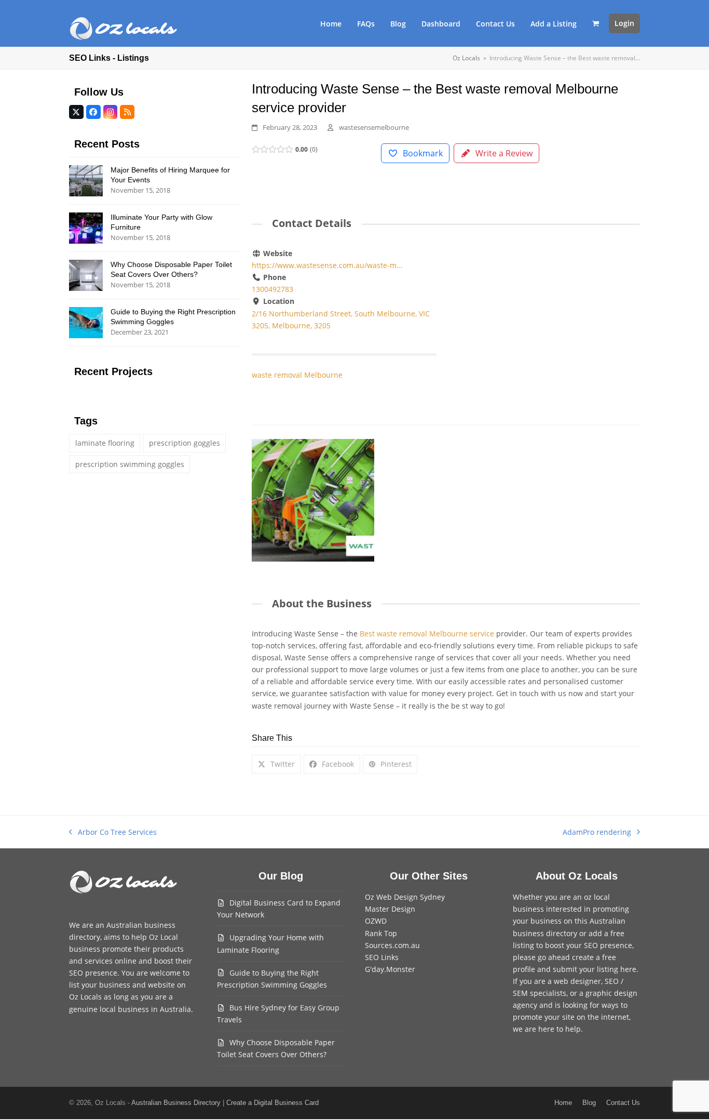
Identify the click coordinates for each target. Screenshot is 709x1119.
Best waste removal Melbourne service (427, 633)
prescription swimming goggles (129, 464)
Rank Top (381, 933)
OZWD (376, 921)
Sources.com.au (392, 945)
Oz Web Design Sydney (405, 897)
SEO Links (382, 957)
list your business (99, 985)
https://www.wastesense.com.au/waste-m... (327, 265)
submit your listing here (594, 969)
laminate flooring (104, 443)
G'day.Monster (390, 969)
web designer (577, 981)
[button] (595, 23)
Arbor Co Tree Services (113, 832)
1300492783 (272, 289)
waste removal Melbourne (297, 375)
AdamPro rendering (597, 832)
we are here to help (547, 1029)
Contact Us (623, 1103)
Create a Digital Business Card (272, 1103)
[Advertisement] (547, 324)
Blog (589, 1103)
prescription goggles (184, 443)
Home (563, 1103)
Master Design (390, 909)
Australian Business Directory (176, 1103)
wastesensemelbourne (374, 127)
